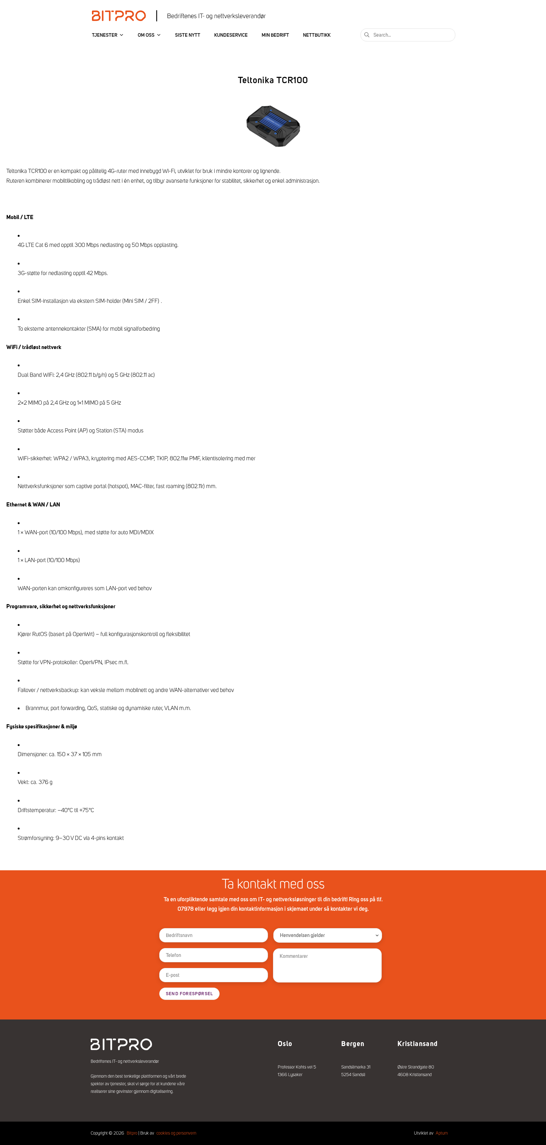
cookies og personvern (176, 1133)
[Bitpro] (179, 15)
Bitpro (132, 1133)
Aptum (442, 1133)
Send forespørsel (189, 993)
